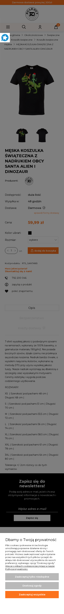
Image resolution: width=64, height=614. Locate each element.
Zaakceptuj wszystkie (32, 594)
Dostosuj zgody (32, 585)
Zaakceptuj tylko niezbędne (32, 576)
